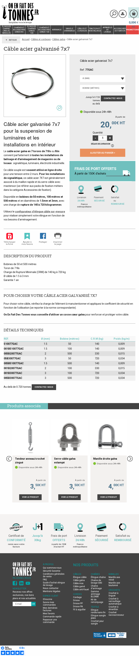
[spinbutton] (102, 138)
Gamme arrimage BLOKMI (95, 594)
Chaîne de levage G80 (96, 581)
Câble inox (78, 583)
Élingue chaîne (98, 577)
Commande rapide (52, 616)
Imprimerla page (57, 243)
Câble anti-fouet (81, 589)
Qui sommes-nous (52, 568)
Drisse (76, 600)
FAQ (45, 579)
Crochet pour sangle (97, 622)
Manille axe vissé (114, 578)
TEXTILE (95, 607)
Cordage (77, 597)
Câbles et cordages (41, 39)
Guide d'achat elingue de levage (54, 583)
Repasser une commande (50, 620)
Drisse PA (78, 606)
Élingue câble (80, 577)
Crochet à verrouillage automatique (115, 601)
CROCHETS (114, 590)
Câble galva (79, 580)
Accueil (26, 39)
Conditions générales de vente (53, 575)
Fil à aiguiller (79, 609)
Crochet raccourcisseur (116, 613)
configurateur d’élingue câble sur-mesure (40, 211)
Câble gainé (79, 586)
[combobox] (102, 78)
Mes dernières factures (50, 609)
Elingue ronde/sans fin (98, 611)
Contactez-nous (113, 98)
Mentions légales (51, 591)
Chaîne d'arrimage (96, 587)
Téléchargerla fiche (9, 243)
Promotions (132, 30)
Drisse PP (78, 603)
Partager (43, 242)
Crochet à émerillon (113, 608)
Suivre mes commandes (49, 603)
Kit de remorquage (97, 600)
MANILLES (114, 574)
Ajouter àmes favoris (27, 243)
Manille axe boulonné (114, 584)
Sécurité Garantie (51, 571)
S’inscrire (47, 599)
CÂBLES (77, 574)
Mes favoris (49, 613)
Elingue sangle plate (98, 616)
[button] (110, 138)
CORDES (77, 594)
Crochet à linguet (113, 594)
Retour (11, 39)
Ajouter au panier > (102, 152)
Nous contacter (50, 588)
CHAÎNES (95, 574)
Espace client (50, 596)
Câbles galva (58, 39)
